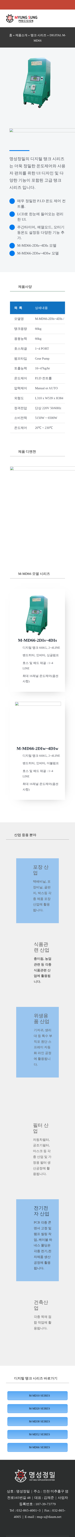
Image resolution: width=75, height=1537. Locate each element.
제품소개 (21, 35)
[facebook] (41, 4)
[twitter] (47, 4)
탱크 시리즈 (38, 35)
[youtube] (28, 4)
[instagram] (34, 4)
